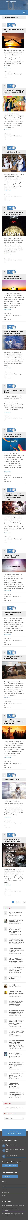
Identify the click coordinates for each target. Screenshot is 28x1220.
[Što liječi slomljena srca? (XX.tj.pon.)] (5, 978)
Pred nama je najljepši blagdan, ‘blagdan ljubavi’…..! (13, 277)
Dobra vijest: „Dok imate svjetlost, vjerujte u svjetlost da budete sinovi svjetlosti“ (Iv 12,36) (14, 496)
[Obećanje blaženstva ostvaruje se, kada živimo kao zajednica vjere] (14, 732)
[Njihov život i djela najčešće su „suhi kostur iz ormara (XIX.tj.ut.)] (5, 1032)
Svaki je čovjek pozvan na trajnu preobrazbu (16, 920)
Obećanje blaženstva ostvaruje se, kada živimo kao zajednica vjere (14, 722)
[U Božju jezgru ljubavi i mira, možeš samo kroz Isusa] (14, 342)
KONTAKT (18, 1133)
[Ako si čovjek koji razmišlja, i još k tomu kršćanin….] (14, 670)
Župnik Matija (8, 71)
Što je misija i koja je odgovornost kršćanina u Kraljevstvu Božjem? (16, 1054)
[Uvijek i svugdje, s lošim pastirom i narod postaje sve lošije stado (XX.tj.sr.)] (5, 959)
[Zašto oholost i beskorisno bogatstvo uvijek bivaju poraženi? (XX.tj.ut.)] (5, 968)
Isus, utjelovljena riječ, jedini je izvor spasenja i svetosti (13, 213)
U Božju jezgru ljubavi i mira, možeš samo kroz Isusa (13, 332)
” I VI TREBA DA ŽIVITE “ (12, 780)
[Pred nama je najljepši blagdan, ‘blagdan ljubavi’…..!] (14, 285)
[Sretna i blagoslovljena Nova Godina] (14, 40)
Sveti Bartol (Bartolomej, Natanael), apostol (15, 912)
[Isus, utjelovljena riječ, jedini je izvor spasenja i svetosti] (14, 226)
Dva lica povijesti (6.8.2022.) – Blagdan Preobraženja (14, 1084)
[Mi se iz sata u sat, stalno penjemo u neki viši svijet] (14, 444)
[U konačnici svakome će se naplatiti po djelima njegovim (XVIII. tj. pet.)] (5, 1074)
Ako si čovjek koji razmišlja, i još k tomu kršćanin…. (13, 658)
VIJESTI (8, 1133)
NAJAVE (12, 1133)
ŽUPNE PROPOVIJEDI (10, 73)
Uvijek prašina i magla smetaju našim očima (11, 556)
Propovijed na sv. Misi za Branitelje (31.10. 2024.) (12, 840)
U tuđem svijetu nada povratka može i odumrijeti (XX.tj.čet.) (16, 950)
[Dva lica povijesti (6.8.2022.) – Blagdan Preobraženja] (5, 1084)
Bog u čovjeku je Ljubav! (12, 152)
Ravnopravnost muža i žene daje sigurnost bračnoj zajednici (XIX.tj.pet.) (16, 1002)
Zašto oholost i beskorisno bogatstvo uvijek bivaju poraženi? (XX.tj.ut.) (16, 969)
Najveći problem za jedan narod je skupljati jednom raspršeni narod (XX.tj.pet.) (16, 940)
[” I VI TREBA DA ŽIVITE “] (14, 790)
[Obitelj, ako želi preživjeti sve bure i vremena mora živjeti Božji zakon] (14, 103)
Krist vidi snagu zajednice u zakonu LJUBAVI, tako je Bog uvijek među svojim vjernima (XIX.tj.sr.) (16, 1022)
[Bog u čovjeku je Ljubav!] (14, 163)
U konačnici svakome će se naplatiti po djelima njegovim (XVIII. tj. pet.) (16, 1075)
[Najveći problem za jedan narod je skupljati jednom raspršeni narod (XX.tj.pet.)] (5, 940)
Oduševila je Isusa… (14, 985)
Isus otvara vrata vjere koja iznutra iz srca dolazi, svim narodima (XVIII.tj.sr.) (16, 1094)
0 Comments (8, 77)
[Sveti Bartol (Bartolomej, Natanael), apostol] (5, 913)
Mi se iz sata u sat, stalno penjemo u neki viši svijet (12, 435)
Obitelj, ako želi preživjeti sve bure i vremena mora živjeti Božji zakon (14, 92)
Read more (7, 68)
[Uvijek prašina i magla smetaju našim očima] (14, 565)
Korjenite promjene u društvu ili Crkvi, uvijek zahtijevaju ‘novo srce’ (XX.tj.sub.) (15, 930)
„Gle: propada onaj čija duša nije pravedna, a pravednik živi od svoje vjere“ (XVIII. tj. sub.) (16, 1065)
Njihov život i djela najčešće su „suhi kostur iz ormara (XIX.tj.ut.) (16, 1032)
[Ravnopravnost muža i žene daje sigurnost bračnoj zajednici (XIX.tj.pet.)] (5, 1002)
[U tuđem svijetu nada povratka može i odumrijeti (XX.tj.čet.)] (5, 949)
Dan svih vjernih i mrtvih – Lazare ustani (13, 613)
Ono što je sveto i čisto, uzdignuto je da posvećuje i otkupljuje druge (16, 993)
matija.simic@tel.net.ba (11, 1155)
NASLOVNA (6, 1192)
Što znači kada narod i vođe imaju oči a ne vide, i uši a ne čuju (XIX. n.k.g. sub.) (16, 1012)
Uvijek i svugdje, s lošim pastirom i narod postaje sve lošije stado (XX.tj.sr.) (16, 959)
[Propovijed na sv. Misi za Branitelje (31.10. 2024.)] (14, 855)
